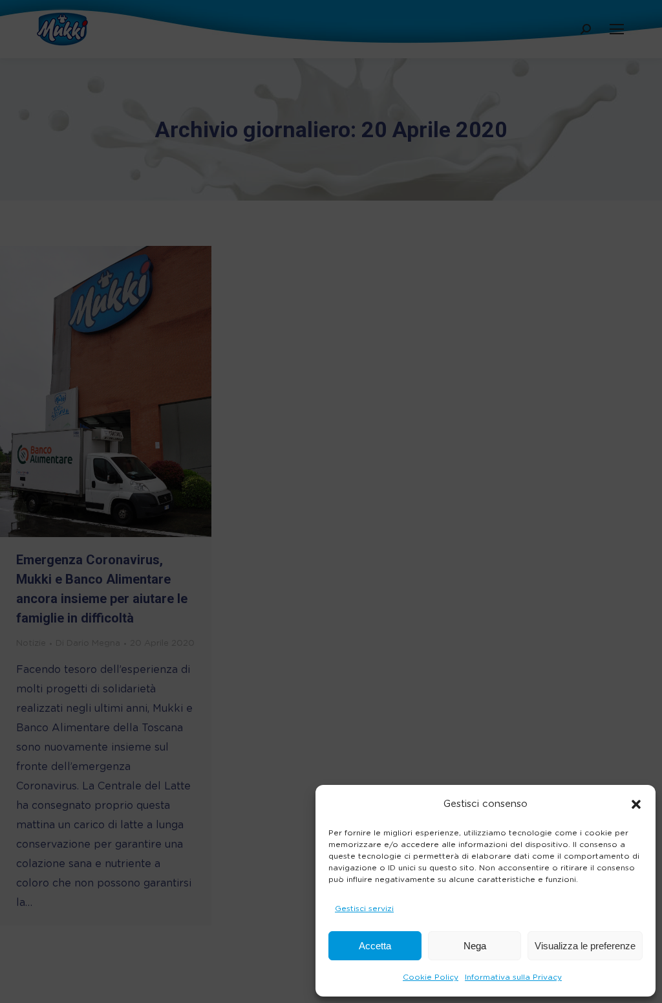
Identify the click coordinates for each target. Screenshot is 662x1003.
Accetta (375, 945)
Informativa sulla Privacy (513, 977)
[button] (636, 804)
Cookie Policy (430, 977)
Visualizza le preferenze (585, 945)
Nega (475, 945)
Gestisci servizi (364, 908)
